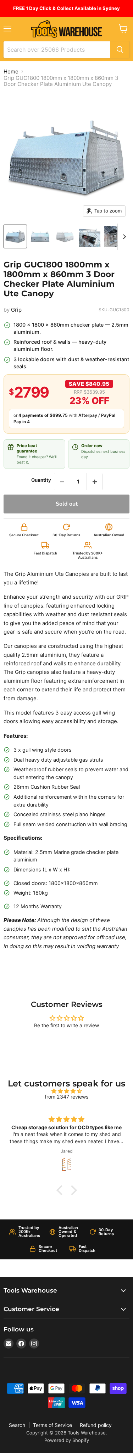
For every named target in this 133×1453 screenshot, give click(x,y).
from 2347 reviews (66, 1097)
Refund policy (96, 1425)
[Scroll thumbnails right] (123, 237)
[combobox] (57, 49)
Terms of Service (52, 1425)
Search (17, 1425)
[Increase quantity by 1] (94, 481)
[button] (61, 1190)
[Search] (119, 49)
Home (11, 71)
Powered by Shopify (66, 1440)
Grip (16, 309)
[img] (66, 1091)
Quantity (41, 480)
